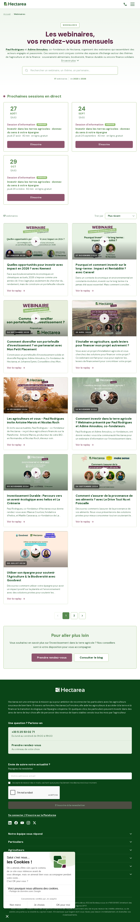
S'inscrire (35, 144)
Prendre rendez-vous (52, 657)
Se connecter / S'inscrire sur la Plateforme (32, 815)
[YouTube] (22, 822)
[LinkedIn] (10, 822)
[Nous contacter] (125, 4)
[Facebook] (16, 822)
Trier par (99, 215)
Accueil (7, 14)
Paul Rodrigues (15, 49)
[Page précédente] (57, 615)
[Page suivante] (82, 615)
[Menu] (132, 4)
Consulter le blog (91, 657)
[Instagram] (28, 822)
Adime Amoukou (38, 49)
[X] (34, 822)
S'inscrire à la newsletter (70, 805)
